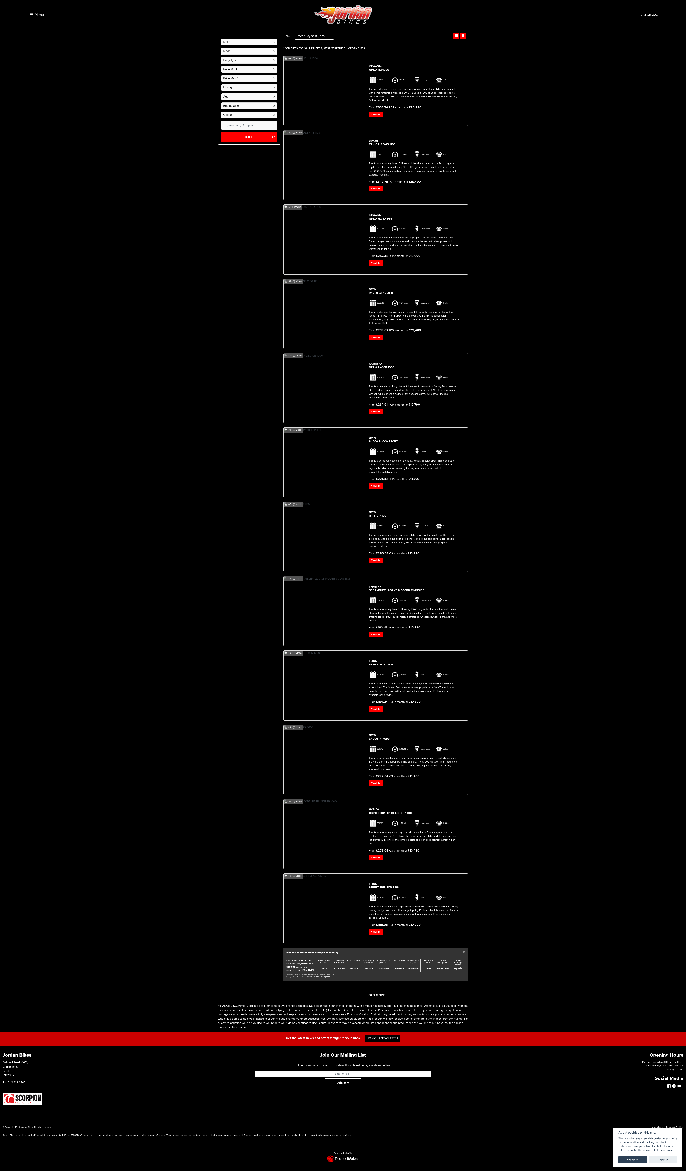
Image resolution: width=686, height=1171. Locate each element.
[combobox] (249, 42)
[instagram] (674, 1086)
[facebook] (669, 1086)
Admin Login (658, 1127)
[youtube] (680, 1086)
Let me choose (663, 1150)
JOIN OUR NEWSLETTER (382, 1038)
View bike (375, 114)
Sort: (289, 36)
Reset (248, 136)
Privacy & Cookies (674, 1127)
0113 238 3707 (649, 15)
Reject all (663, 1159)
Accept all (632, 1159)
